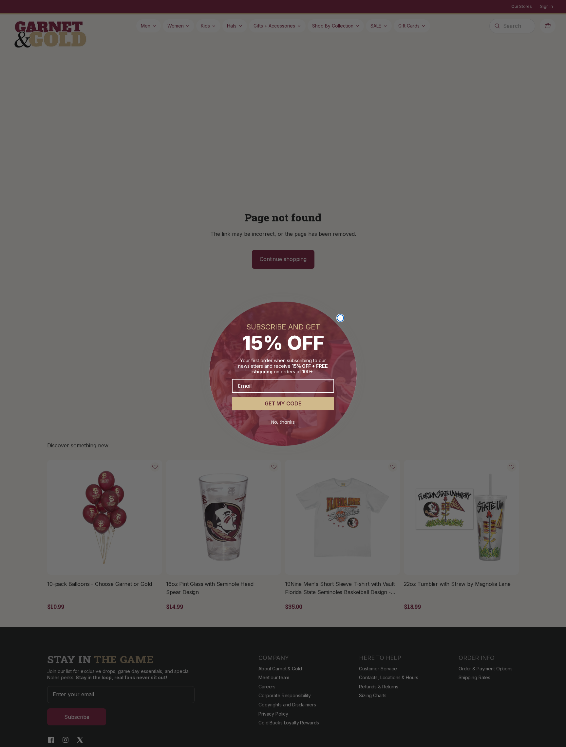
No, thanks (283, 422)
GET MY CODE (283, 403)
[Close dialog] (340, 318)
